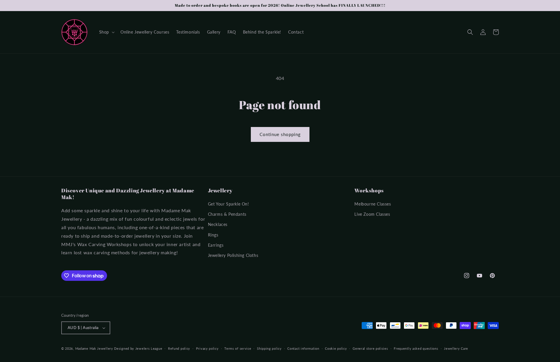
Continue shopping (280, 134)
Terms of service (237, 348)
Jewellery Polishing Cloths (233, 255)
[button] (106, 32)
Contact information (303, 348)
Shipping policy (269, 348)
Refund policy (179, 348)
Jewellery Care (456, 348)
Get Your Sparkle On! (228, 203)
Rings (213, 234)
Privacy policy (207, 348)
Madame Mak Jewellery (94, 348)
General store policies (370, 348)
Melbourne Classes (372, 203)
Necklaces (218, 224)
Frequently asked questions (416, 348)
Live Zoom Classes (372, 214)
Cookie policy (336, 348)
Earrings (216, 245)
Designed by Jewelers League (138, 348)
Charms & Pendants (227, 214)
